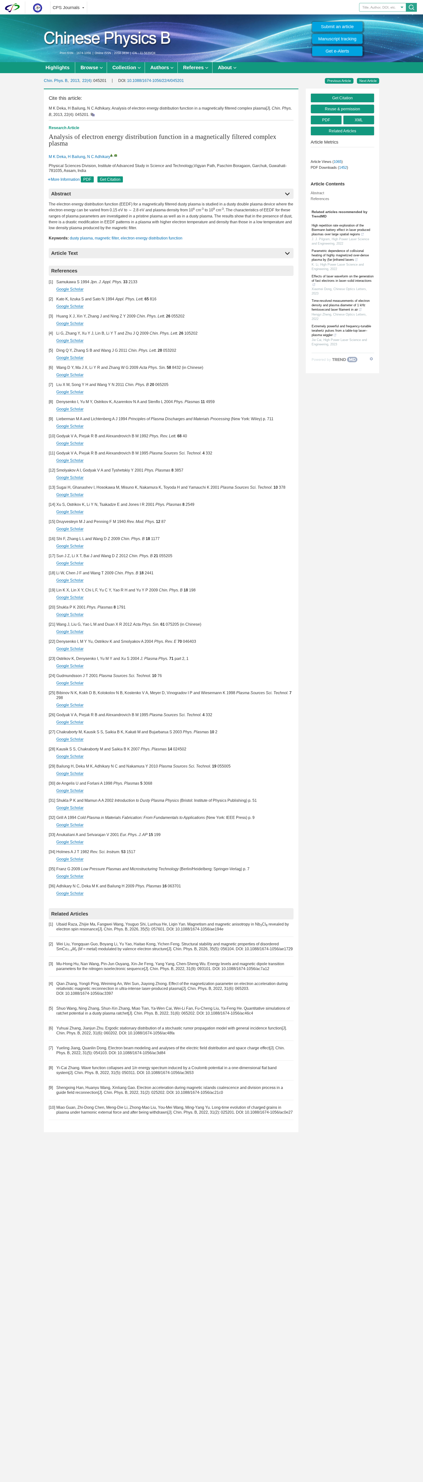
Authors (159, 67)
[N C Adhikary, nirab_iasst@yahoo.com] (111, 155)
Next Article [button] (368, 81)
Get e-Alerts (337, 51)
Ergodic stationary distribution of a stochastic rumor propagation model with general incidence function (193, 1028)
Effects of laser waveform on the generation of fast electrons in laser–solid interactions (343, 278)
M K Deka (57, 157)
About (225, 67)
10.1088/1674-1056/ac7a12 (245, 969)
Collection (124, 67)
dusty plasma (81, 238)
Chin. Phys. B (56, 81)
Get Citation (110, 179)
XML (359, 120)
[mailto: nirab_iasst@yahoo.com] (115, 155)
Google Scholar (69, 289)
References (320, 199)
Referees (193, 67)
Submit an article (337, 26)
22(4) (86, 81)
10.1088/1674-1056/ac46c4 (229, 1013)
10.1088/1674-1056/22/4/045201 (155, 81)
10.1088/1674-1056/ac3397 (89, 993)
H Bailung (76, 157)
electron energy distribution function (151, 238)
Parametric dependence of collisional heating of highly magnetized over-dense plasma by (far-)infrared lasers (340, 255)
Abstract (317, 193)
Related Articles (342, 131)
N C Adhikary (98, 157)
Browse (89, 67)
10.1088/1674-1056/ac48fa (151, 1033)
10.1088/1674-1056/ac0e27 (269, 1112)
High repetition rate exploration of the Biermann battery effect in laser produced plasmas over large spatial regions (341, 230)
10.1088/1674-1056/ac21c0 (199, 1092)
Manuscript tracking (337, 38)
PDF (87, 179)
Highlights (58, 67)
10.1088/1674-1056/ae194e (199, 929)
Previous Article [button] (339, 81)
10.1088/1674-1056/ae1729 (269, 949)
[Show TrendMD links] (371, 359)
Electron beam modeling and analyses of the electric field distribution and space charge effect (189, 1048)
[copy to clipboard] (92, 114)
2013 (74, 81)
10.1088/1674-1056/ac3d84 (141, 1053)
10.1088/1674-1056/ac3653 (170, 1073)
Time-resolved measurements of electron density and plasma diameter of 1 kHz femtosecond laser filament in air (341, 305)
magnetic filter (107, 238)
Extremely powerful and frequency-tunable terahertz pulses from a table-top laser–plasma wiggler (341, 330)
